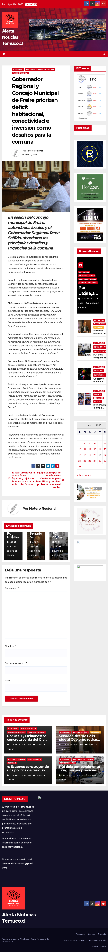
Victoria (98, 401)
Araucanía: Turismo (87, 279)
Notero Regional (35, 151)
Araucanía (99, 370)
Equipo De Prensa (12, 553)
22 (105, 455)
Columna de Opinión (97, 940)
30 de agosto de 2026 (72, 775)
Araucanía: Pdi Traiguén (83, 759)
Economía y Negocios (88, 283)
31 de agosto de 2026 (21, 745)
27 (95, 460)
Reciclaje (12, 763)
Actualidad (18, 69)
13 (95, 449)
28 (100, 460)
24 (79, 460)
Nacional (91, 934)
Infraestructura (67, 763)
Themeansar (7, 941)
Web (7, 680)
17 (80, 455)
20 (95, 455)
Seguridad (98, 327)
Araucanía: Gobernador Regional (40, 69)
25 (85, 460)
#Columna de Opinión (16, 759)
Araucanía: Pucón (87, 276)
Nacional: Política (81, 732)
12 (90, 449)
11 (85, 449)
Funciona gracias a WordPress (16, 939)
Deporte (97, 394)
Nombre (10, 646)
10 (80, 449)
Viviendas (24, 73)
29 (105, 460)
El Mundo (102, 934)
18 (85, 455)
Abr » (88, 475)
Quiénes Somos (99, 946)
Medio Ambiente (34, 759)
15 (105, 449)
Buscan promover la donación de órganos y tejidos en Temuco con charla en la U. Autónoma (23, 478)
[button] (104, 53)
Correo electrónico (16, 663)
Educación (98, 398)
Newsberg (41, 939)
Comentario (12, 588)
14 (100, 449)
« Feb (80, 475)
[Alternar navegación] (54, 54)
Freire (15, 73)
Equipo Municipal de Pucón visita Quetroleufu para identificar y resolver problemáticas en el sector (48, 480)
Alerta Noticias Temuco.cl (12, 37)
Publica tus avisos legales (74, 940)
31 (80, 466)
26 (89, 460)
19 (90, 455)
